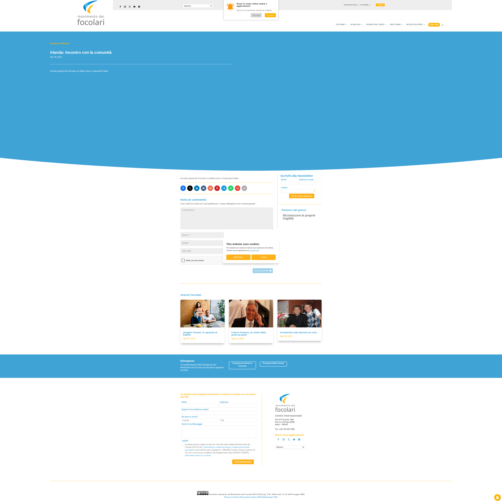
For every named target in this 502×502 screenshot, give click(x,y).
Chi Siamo (340, 25)
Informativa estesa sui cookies (198, 455)
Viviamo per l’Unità (375, 25)
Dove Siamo (395, 25)
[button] (319, 366)
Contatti (380, 5)
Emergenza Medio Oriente (273, 363)
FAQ (276, 497)
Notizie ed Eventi (414, 25)
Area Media (364, 5)
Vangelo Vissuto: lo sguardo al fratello (200, 333)
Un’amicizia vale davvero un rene (298, 332)
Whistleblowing (265, 497)
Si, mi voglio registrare (302, 196)
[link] (183, 188)
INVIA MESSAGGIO (243, 462)
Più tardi (256, 15)
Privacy (227, 497)
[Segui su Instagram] (125, 7)
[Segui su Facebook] (120, 7)
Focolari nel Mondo (59, 43)
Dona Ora (434, 25)
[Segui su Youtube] (134, 7)
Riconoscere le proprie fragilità (299, 217)
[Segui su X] (130, 7)
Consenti (270, 15)
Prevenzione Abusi (350, 5)
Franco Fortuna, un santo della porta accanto (248, 333)
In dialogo (355, 25)
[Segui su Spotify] (139, 7)
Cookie (235, 497)
